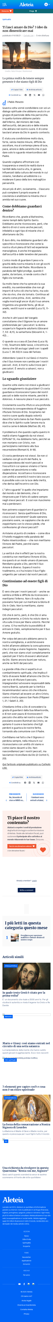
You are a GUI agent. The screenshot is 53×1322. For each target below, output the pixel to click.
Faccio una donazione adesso (20, 846)
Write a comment (26, 890)
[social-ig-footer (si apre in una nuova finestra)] (33, 1284)
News (26, 1236)
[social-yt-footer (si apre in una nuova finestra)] (19, 1284)
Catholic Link (28, 35)
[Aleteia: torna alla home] (26, 4)
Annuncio (26, 1264)
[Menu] (9, 4)
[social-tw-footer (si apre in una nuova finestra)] (29, 1284)
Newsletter (26, 1257)
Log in (34, 881)
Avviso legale (26, 1300)
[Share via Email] (39, 95)
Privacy (26, 1314)
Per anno (26, 1275)
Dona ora (5, 11)
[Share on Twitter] (34, 95)
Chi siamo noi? (26, 1296)
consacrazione (10, 1098)
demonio (8, 1016)
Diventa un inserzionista (27, 1305)
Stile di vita (26, 1239)
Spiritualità (6, 19)
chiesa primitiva (11, 966)
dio (6, 1141)
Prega (31, 11)
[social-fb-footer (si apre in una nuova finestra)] (24, 1284)
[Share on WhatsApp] (43, 95)
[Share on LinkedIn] (30, 95)
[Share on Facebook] (26, 95)
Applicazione (26, 1261)
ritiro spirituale (10, 1060)
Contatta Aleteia (26, 1309)
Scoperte (26, 1246)
